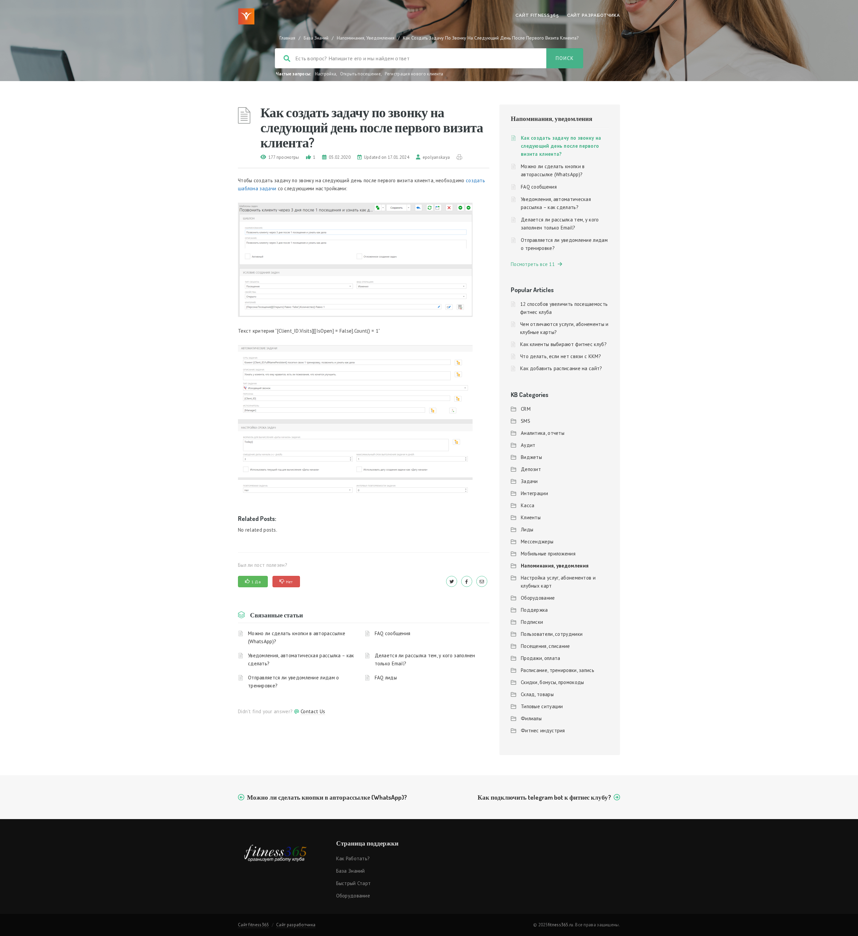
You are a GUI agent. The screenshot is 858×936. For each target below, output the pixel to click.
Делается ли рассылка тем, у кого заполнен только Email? (425, 659)
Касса (528, 505)
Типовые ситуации (542, 706)
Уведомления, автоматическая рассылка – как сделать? (301, 659)
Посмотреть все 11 (534, 264)
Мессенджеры (537, 541)
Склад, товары (537, 694)
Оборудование (538, 598)
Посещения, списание (545, 646)
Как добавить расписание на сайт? (561, 368)
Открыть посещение (360, 74)
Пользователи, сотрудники (552, 634)
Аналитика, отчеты (542, 433)
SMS (525, 421)
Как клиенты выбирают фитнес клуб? (563, 344)
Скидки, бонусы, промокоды (552, 682)
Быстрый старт (353, 883)
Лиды (527, 529)
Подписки (532, 622)
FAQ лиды (386, 677)
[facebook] (466, 581)
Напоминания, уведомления (365, 38)
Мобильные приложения (548, 553)
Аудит (528, 445)
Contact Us (313, 711)
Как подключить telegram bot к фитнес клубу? (544, 797)
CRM (526, 409)
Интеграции (534, 493)
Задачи (529, 481)
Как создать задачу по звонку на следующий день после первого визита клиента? (561, 146)
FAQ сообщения (393, 633)
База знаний (350, 871)
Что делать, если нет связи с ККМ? (560, 356)
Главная (287, 38)
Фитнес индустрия (543, 730)
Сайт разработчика (593, 15)
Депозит (531, 469)
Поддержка (534, 610)
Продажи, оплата (540, 658)
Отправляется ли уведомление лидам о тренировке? (293, 681)
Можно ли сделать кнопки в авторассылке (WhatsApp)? (296, 637)
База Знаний (316, 38)
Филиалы (531, 718)
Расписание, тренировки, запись (557, 670)
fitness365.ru (560, 925)
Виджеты (531, 457)
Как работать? (353, 858)
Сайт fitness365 (537, 15)
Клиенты (531, 517)
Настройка (325, 74)
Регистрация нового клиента (414, 74)
